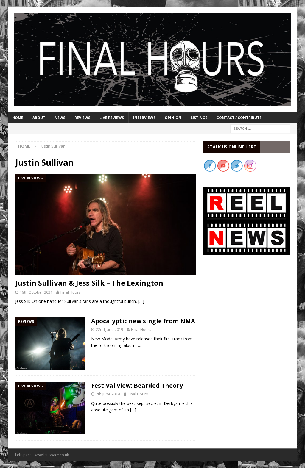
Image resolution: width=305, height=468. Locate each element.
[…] (141, 301)
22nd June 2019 (109, 329)
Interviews (144, 117)
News (60, 117)
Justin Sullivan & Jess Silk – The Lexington (89, 283)
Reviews (82, 117)
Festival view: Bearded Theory (137, 385)
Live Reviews (111, 117)
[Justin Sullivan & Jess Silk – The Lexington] (105, 224)
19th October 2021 (36, 292)
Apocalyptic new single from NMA (143, 321)
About (38, 117)
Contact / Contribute (239, 117)
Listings (199, 117)
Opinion (173, 117)
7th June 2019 (108, 394)
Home (17, 117)
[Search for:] (260, 128)
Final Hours (70, 292)
